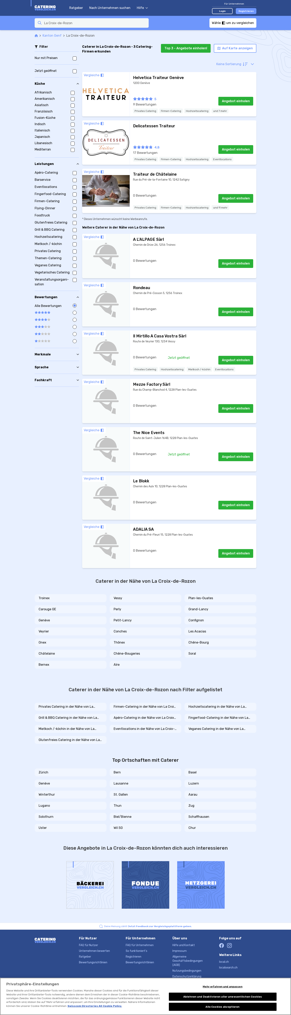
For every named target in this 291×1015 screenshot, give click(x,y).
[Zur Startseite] (50, 8)
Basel (192, 772)
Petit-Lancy (123, 620)
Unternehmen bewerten (94, 951)
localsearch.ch (228, 967)
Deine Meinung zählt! (148, 926)
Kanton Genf (52, 35)
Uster (43, 828)
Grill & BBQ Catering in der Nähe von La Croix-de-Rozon (68, 718)
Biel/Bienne (122, 817)
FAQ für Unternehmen (140, 945)
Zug (191, 805)
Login (222, 11)
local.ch (224, 962)
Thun (118, 805)
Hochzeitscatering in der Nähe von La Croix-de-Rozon (216, 707)
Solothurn (46, 817)
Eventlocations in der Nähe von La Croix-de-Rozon (144, 729)
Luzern (193, 783)
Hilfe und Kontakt (183, 945)
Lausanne (121, 783)
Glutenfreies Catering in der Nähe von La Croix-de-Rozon (69, 740)
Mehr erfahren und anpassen (222, 986)
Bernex (44, 665)
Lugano (44, 805)
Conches (120, 631)
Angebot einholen (236, 101)
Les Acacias (197, 631)
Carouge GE (47, 609)
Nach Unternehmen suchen (109, 8)
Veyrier (44, 631)
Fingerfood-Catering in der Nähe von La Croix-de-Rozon (218, 718)
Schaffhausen (198, 817)
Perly (117, 609)
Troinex (44, 598)
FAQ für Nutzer (88, 945)
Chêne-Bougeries (127, 653)
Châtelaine (47, 653)
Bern (117, 772)
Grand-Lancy (198, 609)
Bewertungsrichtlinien (93, 962)
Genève (44, 620)
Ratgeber (76, 8)
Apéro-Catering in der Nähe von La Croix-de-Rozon (145, 718)
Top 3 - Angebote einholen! (186, 48)
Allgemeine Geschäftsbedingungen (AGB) (187, 961)
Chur (192, 828)
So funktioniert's (136, 951)
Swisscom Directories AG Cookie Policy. (95, 1006)
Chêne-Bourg (198, 642)
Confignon (196, 620)
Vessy (118, 598)
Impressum (179, 951)
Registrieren (246, 11)
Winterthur (47, 794)
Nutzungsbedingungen (186, 970)
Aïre (117, 665)
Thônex (119, 642)
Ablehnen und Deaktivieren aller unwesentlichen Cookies (222, 996)
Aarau (192, 794)
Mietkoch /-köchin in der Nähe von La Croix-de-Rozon (66, 729)
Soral (192, 653)
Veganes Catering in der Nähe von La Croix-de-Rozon (215, 729)
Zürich (43, 772)
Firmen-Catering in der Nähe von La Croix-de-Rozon (145, 707)
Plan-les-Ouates (200, 598)
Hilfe (140, 8)
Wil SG (118, 828)
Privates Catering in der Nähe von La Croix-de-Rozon (66, 707)
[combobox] (95, 23)
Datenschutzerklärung (186, 976)
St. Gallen (121, 794)
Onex (42, 642)
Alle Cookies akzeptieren (222, 1006)
